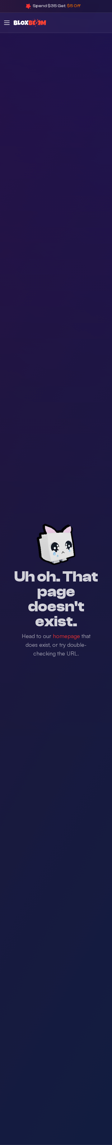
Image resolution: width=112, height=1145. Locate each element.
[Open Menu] (7, 22)
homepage (66, 635)
